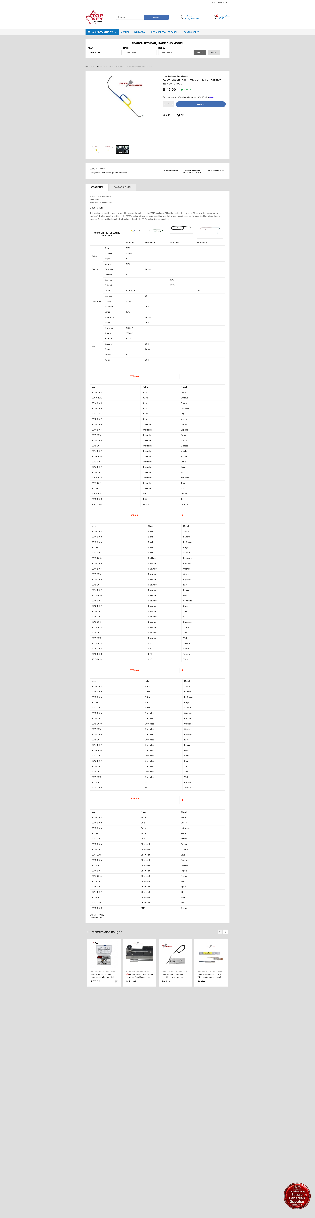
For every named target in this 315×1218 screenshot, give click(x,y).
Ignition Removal (119, 173)
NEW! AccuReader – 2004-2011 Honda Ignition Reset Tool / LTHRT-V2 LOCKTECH (210, 976)
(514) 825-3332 (192, 18)
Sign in (219, 2)
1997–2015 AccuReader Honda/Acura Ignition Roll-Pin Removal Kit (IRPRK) (102, 976)
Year (90, 48)
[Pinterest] (182, 115)
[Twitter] (178, 115)
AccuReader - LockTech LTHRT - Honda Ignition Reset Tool (172, 976)
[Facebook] (174, 115)
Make (125, 48)
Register (226, 2)
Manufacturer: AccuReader (175, 76)
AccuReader (105, 173)
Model (161, 48)
